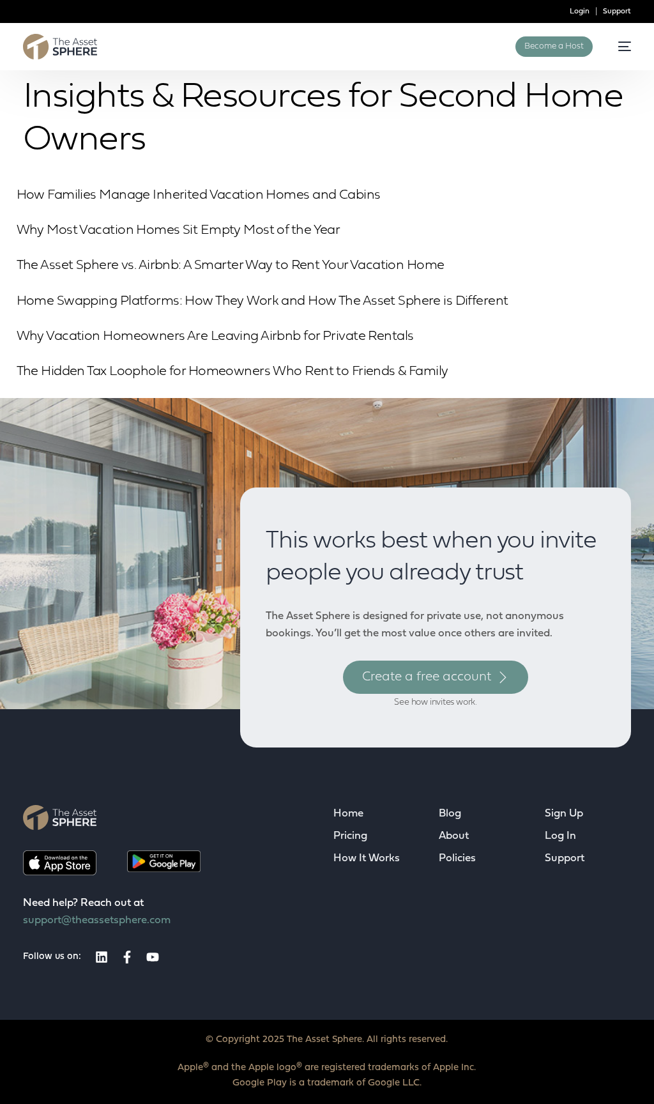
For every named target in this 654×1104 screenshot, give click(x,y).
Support (616, 11)
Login (579, 11)
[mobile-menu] (618, 46)
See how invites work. (435, 702)
